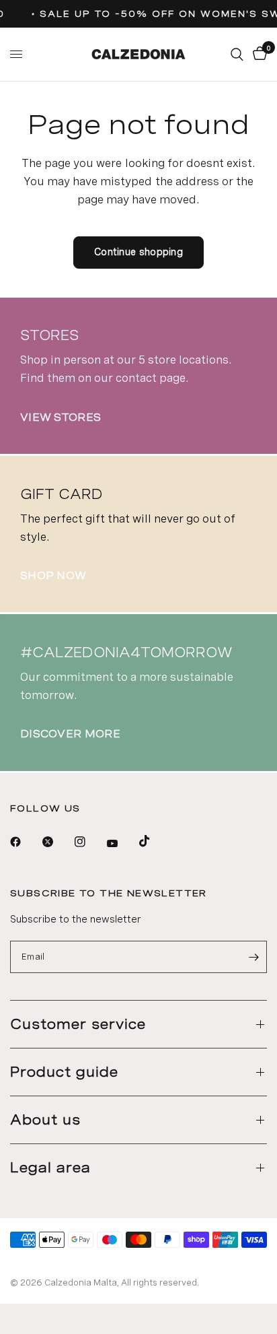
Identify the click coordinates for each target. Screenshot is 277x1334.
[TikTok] (154, 841)
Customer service (78, 1024)
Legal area (50, 1168)
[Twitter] (57, 842)
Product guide (64, 1072)
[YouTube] (121, 843)
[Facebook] (25, 842)
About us (45, 1120)
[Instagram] (89, 842)
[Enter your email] (253, 957)
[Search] (237, 54)
